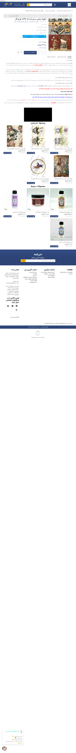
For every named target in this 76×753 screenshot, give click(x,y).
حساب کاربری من (33, 272)
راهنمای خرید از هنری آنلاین (66, 272)
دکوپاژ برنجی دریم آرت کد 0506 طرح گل (64, 149)
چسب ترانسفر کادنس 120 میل (66, 242)
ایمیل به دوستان (42, 48)
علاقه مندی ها (34, 280)
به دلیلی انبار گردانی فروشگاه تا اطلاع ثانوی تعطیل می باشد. (30, 278)
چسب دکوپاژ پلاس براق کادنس (42, 212)
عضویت (23, 260)
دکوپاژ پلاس (41, 86)
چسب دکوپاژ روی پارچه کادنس (66, 212)
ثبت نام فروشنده (33, 282)
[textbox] (41, 4)
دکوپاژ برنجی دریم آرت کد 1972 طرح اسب (40, 179)
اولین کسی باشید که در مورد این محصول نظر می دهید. (26, 22)
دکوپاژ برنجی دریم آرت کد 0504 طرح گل (40, 149)
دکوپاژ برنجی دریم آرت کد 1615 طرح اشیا (64, 179)
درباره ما (71, 274)
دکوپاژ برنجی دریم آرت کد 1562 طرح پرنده (16, 149)
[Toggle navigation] (55, 5)
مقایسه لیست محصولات (49, 274)
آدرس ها (35, 275)
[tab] (69, 57)
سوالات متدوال (51, 277)
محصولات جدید (51, 275)
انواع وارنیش (61, 94)
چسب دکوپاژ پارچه (21, 86)
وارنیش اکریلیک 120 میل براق (19, 212)
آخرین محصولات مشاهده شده (48, 272)
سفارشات (35, 274)
